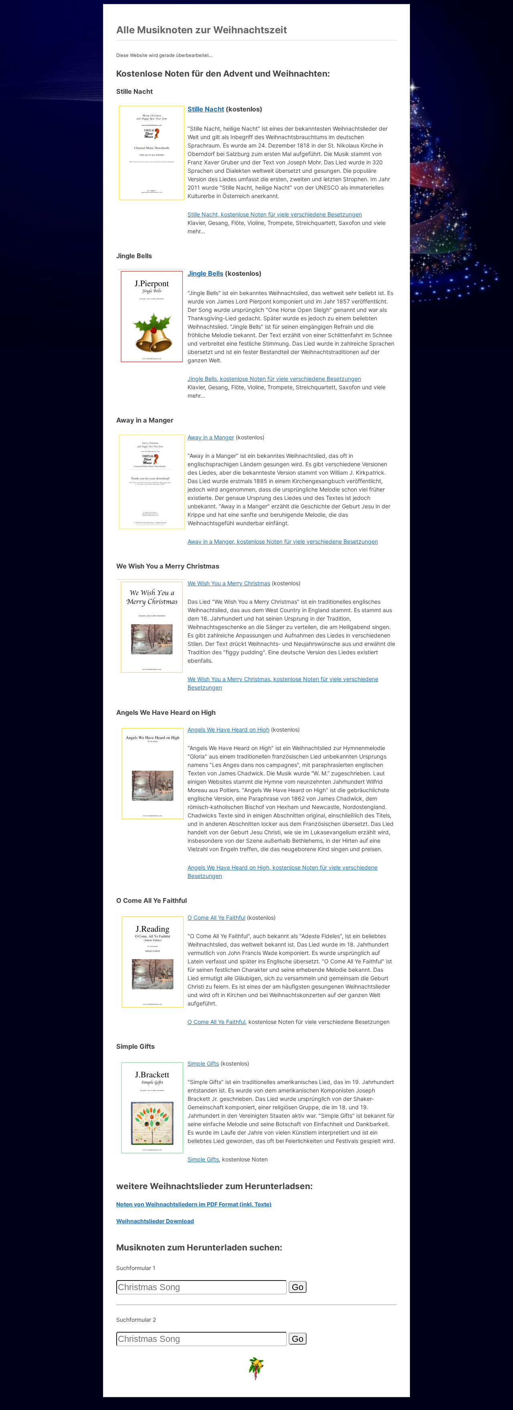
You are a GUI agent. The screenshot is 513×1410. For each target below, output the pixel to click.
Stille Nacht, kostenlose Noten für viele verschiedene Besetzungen (275, 214)
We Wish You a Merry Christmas (229, 583)
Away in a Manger (211, 437)
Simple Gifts (203, 1063)
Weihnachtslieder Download (155, 1221)
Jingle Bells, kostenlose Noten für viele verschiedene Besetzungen (274, 378)
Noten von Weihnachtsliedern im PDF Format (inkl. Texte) (194, 1204)
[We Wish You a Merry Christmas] (151, 673)
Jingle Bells (205, 273)
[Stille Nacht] (151, 199)
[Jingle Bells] (151, 363)
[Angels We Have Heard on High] (151, 820)
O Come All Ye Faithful (216, 917)
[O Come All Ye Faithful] (151, 1008)
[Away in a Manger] (151, 527)
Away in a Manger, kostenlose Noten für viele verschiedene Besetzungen (283, 541)
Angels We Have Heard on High (228, 729)
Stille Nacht (206, 109)
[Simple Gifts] (151, 1154)
